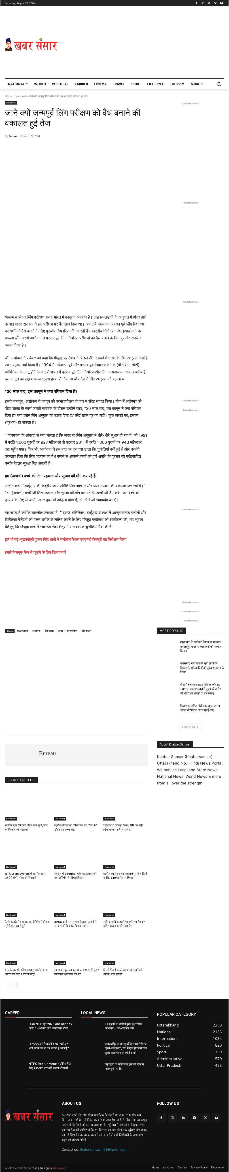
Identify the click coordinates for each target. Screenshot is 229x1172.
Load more (189, 727)
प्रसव (60, 630)
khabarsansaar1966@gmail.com (103, 1149)
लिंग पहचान (86, 630)
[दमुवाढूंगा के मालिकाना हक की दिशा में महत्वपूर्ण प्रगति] (91, 1069)
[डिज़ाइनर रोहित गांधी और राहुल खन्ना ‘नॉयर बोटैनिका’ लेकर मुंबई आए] (167, 711)
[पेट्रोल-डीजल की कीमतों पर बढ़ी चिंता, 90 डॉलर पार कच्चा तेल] (76, 805)
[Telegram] (46, 147)
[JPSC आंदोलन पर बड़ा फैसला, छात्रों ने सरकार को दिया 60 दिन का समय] (76, 901)
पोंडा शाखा (49, 630)
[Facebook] (196, 3)
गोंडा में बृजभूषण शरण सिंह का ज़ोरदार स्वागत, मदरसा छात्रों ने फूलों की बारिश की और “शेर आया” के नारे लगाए (200, 689)
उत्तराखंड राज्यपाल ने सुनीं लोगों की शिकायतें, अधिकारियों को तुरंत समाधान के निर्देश (202, 668)
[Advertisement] (140, 44)
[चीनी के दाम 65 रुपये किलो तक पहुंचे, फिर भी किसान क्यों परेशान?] (27, 805)
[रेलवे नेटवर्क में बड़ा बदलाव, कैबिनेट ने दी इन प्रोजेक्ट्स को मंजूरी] (27, 901)
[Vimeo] (215, 3)
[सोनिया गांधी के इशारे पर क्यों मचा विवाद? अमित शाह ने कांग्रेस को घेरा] (125, 901)
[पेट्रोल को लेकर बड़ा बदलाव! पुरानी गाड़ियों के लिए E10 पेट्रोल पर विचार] (125, 853)
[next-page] (15, 985)
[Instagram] (203, 3)
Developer (59, 1168)
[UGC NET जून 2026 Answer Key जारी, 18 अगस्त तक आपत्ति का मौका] (15, 1029)
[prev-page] (8, 985)
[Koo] (76, 147)
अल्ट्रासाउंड (22, 630)
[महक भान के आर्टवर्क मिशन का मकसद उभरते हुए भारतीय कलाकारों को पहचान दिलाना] (167, 647)
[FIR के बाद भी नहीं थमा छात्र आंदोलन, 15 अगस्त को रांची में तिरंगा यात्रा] (27, 949)
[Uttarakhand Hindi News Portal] (29, 1115)
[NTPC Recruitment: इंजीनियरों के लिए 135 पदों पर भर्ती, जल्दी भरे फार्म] (15, 1069)
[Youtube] (221, 3)
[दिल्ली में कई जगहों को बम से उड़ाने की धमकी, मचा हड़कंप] (125, 949)
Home (9, 96)
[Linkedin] (183, 1118)
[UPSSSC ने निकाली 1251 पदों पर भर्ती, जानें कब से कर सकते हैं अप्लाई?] (15, 1049)
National (20, 96)
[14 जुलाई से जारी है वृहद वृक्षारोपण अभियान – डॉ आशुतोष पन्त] (91, 1029)
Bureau (12, 136)
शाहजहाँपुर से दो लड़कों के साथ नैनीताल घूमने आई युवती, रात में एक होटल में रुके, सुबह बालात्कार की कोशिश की (126, 1048)
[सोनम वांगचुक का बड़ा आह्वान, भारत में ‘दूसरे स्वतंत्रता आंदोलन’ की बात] (76, 949)
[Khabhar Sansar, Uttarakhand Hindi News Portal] (31, 44)
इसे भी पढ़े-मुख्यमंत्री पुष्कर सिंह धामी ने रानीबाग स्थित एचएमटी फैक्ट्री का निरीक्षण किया (65, 539)
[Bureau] (22, 755)
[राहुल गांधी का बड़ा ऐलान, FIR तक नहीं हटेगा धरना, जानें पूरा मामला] (125, 805)
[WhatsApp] (35, 147)
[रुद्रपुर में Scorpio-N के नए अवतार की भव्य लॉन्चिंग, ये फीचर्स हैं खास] (76, 853)
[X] (209, 3)
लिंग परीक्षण (72, 630)
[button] (218, 84)
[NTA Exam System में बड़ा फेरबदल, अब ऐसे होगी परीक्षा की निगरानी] (27, 853)
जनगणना (36, 630)
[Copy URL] (87, 147)
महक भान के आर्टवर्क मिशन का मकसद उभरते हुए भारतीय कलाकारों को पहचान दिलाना (200, 646)
